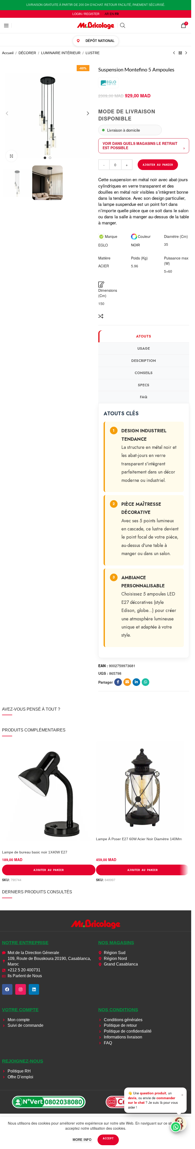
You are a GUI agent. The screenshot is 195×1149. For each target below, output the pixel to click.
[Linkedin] (34, 989)
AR (107, 14)
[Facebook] (7, 989)
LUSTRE (93, 53)
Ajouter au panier (158, 164)
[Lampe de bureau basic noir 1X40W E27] (48, 794)
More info (82, 1140)
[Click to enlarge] (11, 156)
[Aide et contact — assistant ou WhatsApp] (179, 1123)
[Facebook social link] (118, 682)
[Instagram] (20, 989)
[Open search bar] (122, 25)
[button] (7, 113)
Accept (108, 1138)
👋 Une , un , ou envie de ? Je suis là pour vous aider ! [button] (156, 1100)
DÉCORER (27, 53)
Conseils (144, 372)
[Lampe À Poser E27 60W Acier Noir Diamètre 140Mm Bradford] (142, 787)
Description (143, 360)
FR (117, 14)
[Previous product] (174, 53)
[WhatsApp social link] (145, 682)
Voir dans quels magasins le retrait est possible (140, 145)
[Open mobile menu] (6, 25)
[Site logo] (96, 25)
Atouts (143, 336)
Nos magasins (116, 942)
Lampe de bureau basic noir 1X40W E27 (34, 852)
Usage (143, 348)
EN (112, 14)
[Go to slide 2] (50, 158)
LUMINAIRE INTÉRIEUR (60, 53)
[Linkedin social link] (136, 682)
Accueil (7, 53)
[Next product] (186, 53)
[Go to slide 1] (45, 158)
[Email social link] (127, 682)
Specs (143, 385)
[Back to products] (180, 53)
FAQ (143, 397)
